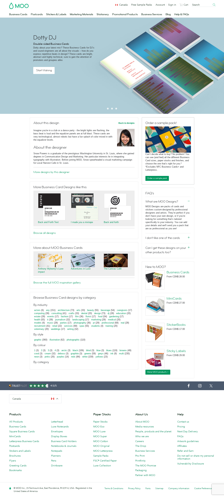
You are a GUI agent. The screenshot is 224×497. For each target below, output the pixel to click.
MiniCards (174, 298)
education (121, 313)
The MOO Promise (145, 465)
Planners (56, 455)
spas (81, 326)
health (37, 319)
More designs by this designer (51, 172)
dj (108, 313)
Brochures (15, 455)
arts (78, 310)
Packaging (141, 470)
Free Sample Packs (141, 4)
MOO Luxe (99, 431)
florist (88, 316)
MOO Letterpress (103, 450)
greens (87, 353)
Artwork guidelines (188, 441)
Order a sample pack (157, 178)
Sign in (172, 4)
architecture (64, 310)
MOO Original (101, 446)
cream (48, 353)
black (75, 350)
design (97, 313)
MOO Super (100, 436)
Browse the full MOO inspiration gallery (57, 283)
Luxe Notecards (60, 426)
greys (101, 353)
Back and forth (111, 222)
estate (37, 316)
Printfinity (140, 460)
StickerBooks (176, 325)
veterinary (39, 329)
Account (160, 4)
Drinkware (56, 465)
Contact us (183, 421)
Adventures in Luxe (80, 268)
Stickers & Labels (56, 14)
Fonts (147, 488)
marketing (96, 319)
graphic (37, 339)
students (95, 326)
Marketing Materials (81, 14)
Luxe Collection (102, 465)
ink (111, 353)
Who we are (142, 436)
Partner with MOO (145, 475)
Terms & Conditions (113, 488)
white (85, 356)
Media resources (144, 426)
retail (54, 326)
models (37, 322)
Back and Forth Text (48, 222)
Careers (139, 441)
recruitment (40, 326)
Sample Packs (100, 455)
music (50, 322)
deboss (61, 353)
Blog (168, 14)
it (47, 319)
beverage (105, 310)
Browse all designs (44, 233)
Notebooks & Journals (63, 446)
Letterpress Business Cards (24, 441)
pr (94, 322)
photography (80, 322)
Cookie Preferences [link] (203, 488)
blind (88, 350)
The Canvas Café (112, 268)
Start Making (44, 70)
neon (36, 356)
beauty (90, 310)
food (100, 316)
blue (98, 350)
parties (63, 322)
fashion (64, 316)
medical (112, 319)
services (68, 326)
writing (70, 329)
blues (109, 350)
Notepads (56, 450)
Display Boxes (59, 436)
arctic (64, 350)
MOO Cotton (100, 441)
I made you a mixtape (82, 222)
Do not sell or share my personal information (195, 457)
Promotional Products (125, 14)
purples (60, 356)
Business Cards (18, 14)
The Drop (140, 446)
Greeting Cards (17, 465)
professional (108, 322)
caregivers (122, 310)
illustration (55, 339)
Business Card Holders (63, 441)
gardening (114, 316)
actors (37, 310)
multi (121, 353)
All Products (16, 421)
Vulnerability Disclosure (190, 463)
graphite (75, 353)
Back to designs (126, 123)
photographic (73, 339)
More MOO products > (158, 372)
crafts (71, 313)
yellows (99, 356)
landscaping (78, 319)
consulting (56, 313)
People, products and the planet (153, 431)
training (109, 326)
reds (73, 356)
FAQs (180, 436)
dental (84, 313)
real (122, 322)
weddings (55, 329)
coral (36, 353)
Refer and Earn (185, 450)
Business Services (151, 14)
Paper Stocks (100, 421)
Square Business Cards (22, 431)
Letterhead (57, 421)
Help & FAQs (181, 14)
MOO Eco (98, 426)
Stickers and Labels (20, 450)
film (77, 316)
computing (39, 313)
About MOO (142, 421)
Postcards (37, 14)
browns (123, 350)
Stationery (103, 14)
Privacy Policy (134, 488)
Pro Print (140, 455)
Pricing (181, 426)
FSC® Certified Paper (105, 460)
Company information (178, 488)
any (48, 310)
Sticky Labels (176, 351)
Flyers (12, 460)
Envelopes (57, 431)
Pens (53, 460)
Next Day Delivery (187, 431)
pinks (47, 356)
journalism (60, 319)
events (50, 316)
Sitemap (159, 488)
